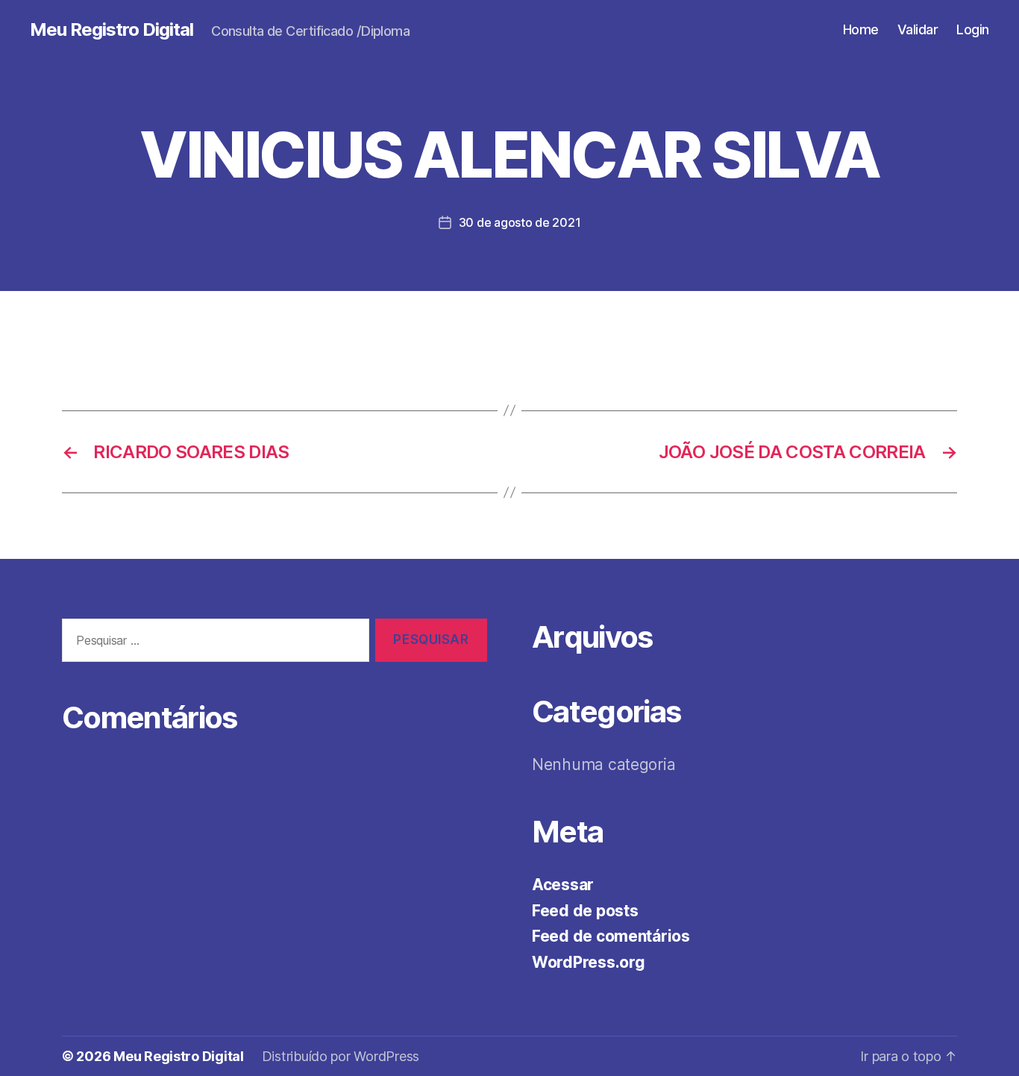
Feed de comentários (611, 936)
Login (972, 29)
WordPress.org (588, 962)
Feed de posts (585, 910)
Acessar (563, 884)
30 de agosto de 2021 (520, 222)
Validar (917, 29)
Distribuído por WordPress (340, 1056)
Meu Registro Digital (111, 30)
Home (861, 29)
